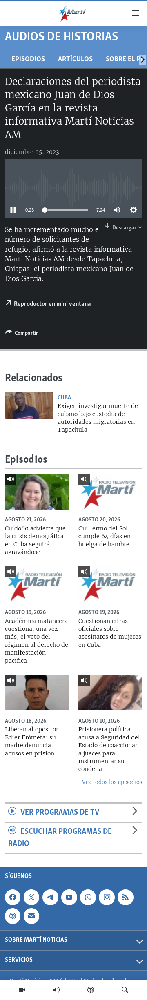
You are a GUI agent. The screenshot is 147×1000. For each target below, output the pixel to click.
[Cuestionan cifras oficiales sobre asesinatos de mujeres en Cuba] (110, 584)
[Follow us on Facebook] (12, 897)
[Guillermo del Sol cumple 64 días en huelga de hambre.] (110, 492)
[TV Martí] (22, 990)
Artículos (75, 59)
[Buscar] (125, 990)
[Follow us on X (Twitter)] (31, 897)
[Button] (21, 334)
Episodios (28, 59)
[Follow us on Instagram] (106, 897)
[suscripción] (31, 916)
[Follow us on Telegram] (50, 897)
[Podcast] (90, 990)
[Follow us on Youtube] (69, 897)
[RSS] (125, 897)
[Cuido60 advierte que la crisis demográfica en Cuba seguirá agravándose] (37, 492)
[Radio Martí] (56, 990)
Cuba (64, 397)
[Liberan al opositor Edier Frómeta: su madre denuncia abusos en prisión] (37, 692)
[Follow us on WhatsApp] (88, 897)
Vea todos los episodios (112, 782)
